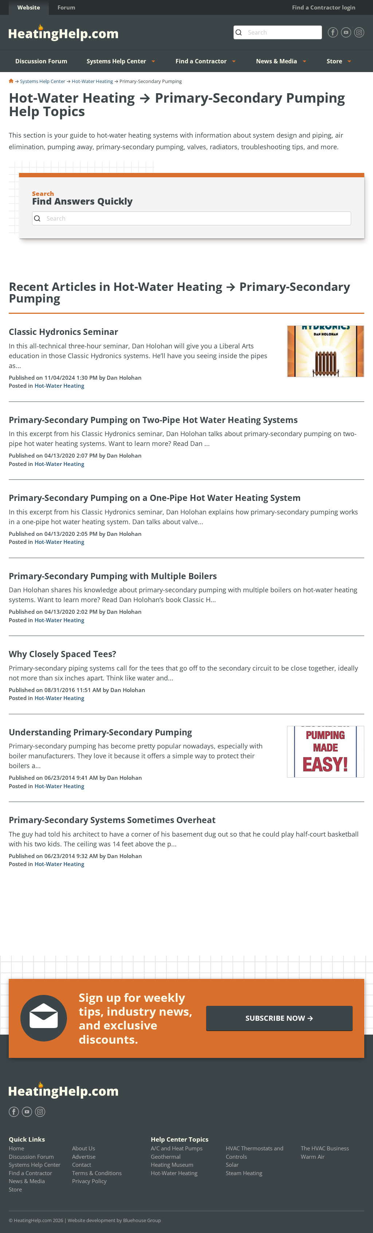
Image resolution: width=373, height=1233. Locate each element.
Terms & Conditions (97, 1173)
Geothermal (166, 1156)
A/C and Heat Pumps (177, 1148)
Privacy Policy (89, 1181)
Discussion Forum (41, 61)
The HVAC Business (325, 1148)
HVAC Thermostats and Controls (254, 1152)
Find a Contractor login (324, 7)
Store (334, 61)
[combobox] (277, 32)
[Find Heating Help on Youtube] (346, 32)
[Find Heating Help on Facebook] (333, 32)
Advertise (83, 1156)
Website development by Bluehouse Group (114, 1220)
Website (28, 7)
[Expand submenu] (155, 61)
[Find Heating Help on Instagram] (359, 32)
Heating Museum (172, 1164)
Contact (81, 1164)
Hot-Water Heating (92, 81)
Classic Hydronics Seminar (63, 331)
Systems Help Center (116, 61)
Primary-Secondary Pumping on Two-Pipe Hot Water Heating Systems (153, 420)
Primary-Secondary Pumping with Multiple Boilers (113, 576)
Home (16, 1148)
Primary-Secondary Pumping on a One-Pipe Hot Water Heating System (155, 497)
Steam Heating (244, 1173)
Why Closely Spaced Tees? (62, 654)
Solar (232, 1164)
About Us (83, 1148)
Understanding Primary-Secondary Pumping (100, 732)
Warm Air (313, 1156)
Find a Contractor (201, 61)
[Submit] (241, 32)
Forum (66, 7)
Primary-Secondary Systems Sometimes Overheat (112, 820)
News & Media (276, 61)
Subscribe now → (280, 1018)
